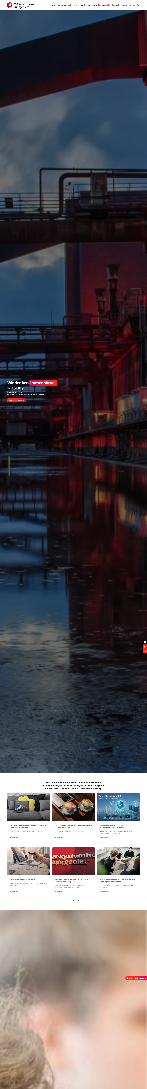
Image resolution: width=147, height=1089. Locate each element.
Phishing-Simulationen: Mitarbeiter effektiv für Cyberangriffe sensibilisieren (117, 880)
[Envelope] (145, 642)
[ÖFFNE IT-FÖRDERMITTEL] (84, 5)
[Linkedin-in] (145, 651)
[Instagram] (145, 646)
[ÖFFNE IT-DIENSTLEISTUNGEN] (70, 5)
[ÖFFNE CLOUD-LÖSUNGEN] (99, 5)
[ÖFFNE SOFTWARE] (108, 5)
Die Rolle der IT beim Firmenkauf (22, 879)
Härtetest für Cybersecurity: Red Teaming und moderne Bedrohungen (72, 880)
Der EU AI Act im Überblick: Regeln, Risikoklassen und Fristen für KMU (73, 826)
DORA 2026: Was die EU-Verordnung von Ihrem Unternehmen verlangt (28, 826)
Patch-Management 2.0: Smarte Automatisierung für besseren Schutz (114, 826)
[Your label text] (20, 5)
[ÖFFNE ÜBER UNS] (118, 5)
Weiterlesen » (14, 837)
